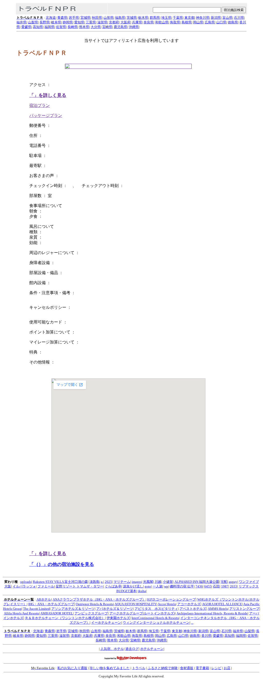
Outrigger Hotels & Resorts (94, 604)
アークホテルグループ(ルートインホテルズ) (142, 613)
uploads (25, 582)
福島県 (120, 18)
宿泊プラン (39, 105)
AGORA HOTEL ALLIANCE (222, 604)
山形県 (109, 18)
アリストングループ (244, 609)
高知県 (38, 27)
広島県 (210, 22)
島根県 (187, 22)
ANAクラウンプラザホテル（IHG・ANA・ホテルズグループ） (99, 599)
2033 (233, 586)
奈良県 (149, 22)
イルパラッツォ (24, 586)
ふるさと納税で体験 (163, 668)
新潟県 (216, 18)
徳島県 (233, 22)
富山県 (227, 18)
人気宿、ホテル (112, 649)
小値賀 (168, 582)
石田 (216, 586)
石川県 (239, 18)
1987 (224, 586)
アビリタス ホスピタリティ (156, 609)
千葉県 (178, 18)
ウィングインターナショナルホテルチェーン (156, 622)
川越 (158, 582)
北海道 (51, 18)
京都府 (114, 22)
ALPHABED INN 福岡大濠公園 (196, 582)
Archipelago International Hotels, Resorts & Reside (212, 613)
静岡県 (68, 22)
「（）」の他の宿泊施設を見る (61, 564)
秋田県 (97, 18)
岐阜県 (56, 22)
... (192, 622)
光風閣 (148, 582)
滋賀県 (102, 22)
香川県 (206, 636)
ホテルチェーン (152, 649)
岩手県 (74, 18)
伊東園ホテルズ (118, 618)
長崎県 (73, 27)
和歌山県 (161, 22)
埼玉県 (166, 18)
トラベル (138, 668)
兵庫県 (137, 22)
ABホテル (43, 599)
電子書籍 (202, 668)
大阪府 (125, 22)
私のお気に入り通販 (72, 668)
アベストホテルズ (193, 609)
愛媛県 (26, 27)
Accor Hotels (167, 604)
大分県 (96, 27)
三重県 (91, 22)
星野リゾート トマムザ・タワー (79, 586)
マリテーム (122, 582)
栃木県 (143, 18)
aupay (233, 582)
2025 (108, 582)
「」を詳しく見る (47, 95)
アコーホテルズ (189, 604)
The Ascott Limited (36, 609)
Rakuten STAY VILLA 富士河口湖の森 (60, 582)
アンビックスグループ (91, 613)
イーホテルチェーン (106, 622)
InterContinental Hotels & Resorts (155, 618)
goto (148, 586)
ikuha (142, 591)
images (137, 582)
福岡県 (49, 27)
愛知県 (79, 22)
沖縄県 (134, 27)
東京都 (189, 18)
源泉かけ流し (133, 586)
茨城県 (132, 18)
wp (166, 586)
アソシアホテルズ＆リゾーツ (73, 609)
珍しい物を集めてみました (110, 668)
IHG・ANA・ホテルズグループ (51, 604)
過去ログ (132, 649)
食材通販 (186, 668)
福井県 (21, 22)
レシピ (216, 668)
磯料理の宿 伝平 (182, 586)
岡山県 (198, 22)
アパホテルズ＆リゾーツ (114, 609)
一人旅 (158, 586)
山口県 (221, 22)
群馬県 (155, 18)
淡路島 (94, 582)
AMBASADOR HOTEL (56, 613)
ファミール (45, 586)
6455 (207, 586)
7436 (199, 586)
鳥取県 (175, 22)
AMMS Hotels (218, 609)
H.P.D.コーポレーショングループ (171, 599)
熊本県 (84, 27)
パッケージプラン (45, 115)
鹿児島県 (120, 27)
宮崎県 (107, 27)
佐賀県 (61, 27)
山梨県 (33, 22)
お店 (227, 668)
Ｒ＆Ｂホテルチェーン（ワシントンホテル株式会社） (65, 618)
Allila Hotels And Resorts (21, 613)
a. (102, 582)
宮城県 (85, 18)
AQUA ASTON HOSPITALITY (135, 604)
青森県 (62, 18)
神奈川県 (202, 18)
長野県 (45, 22)
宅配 (224, 582)
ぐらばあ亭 (113, 586)
